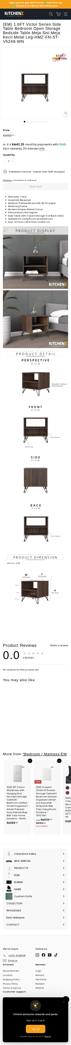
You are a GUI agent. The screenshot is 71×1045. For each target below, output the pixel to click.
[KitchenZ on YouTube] (50, 955)
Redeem (40, 983)
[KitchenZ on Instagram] (37, 955)
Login (39, 970)
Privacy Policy (10, 983)
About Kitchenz (11, 970)
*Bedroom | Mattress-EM (45, 754)
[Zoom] (66, 113)
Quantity (9, 155)
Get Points (41, 979)
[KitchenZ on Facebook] (43, 955)
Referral (40, 987)
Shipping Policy (11, 979)
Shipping (7, 180)
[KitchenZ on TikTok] (56, 955)
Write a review (59, 645)
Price (6, 130)
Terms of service (12, 987)
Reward (40, 975)
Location (8, 975)
